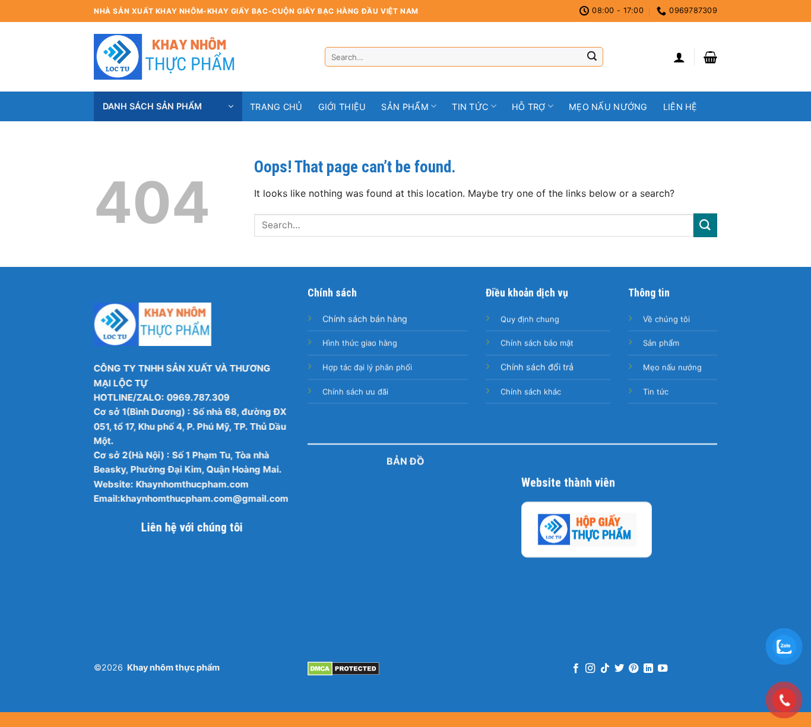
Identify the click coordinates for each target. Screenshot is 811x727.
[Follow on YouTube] (662, 668)
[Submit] (592, 57)
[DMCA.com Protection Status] (343, 668)
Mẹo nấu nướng (608, 107)
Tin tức (470, 107)
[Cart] (710, 57)
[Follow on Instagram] (590, 668)
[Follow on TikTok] (604, 668)
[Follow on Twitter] (619, 668)
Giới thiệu (342, 107)
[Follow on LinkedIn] (648, 668)
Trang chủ (276, 107)
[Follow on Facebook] (575, 668)
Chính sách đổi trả (537, 367)
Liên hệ (680, 107)
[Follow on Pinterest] (633, 668)
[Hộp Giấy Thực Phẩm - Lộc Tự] (586, 530)
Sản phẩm (404, 107)
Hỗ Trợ (529, 107)
